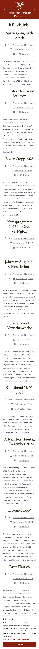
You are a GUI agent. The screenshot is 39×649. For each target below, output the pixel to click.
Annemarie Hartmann (23, 45)
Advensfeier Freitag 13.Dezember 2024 (19, 442)
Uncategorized (24, 408)
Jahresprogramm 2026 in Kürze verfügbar (19, 226)
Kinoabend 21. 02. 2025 (19, 390)
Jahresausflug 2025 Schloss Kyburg (19, 264)
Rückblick (24, 175)
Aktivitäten (24, 54)
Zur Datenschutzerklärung (21, 639)
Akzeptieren (19, 644)
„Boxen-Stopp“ (19, 510)
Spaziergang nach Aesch (19, 35)
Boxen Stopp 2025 (19, 158)
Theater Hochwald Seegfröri (19, 93)
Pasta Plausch (19, 567)
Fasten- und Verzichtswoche (19, 325)
